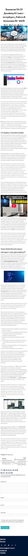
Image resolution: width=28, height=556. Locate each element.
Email (2, 505)
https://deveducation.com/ (10, 261)
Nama (2, 497)
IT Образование (9, 454)
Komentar (3, 481)
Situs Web (3, 512)
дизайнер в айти (10, 62)
